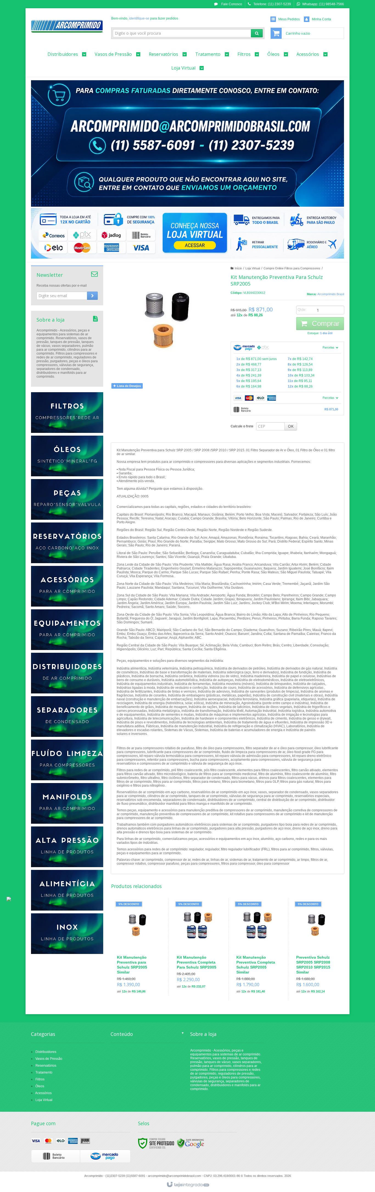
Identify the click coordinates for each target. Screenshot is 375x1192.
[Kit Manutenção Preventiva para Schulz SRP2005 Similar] (138, 949)
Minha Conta (321, 19)
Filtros (39, 1079)
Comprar (325, 323)
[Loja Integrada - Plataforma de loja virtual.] (187, 1185)
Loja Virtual (252, 268)
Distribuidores (45, 1052)
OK (290, 426)
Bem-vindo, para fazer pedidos (144, 18)
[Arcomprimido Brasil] (67, 26)
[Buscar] (257, 33)
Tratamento (43, 1072)
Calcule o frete (242, 426)
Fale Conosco (231, 4)
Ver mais (141, 972)
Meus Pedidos (289, 19)
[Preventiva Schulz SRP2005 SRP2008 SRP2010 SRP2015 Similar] (317, 949)
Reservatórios (45, 1065)
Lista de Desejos (128, 386)
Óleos (39, 1086)
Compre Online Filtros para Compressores (292, 268)
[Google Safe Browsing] (190, 1143)
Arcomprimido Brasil (330, 294)
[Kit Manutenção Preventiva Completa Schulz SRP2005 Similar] (257, 949)
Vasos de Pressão (48, 1059)
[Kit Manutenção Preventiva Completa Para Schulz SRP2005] (197, 946)
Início (238, 268)
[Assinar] (92, 296)
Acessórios (43, 1093)
